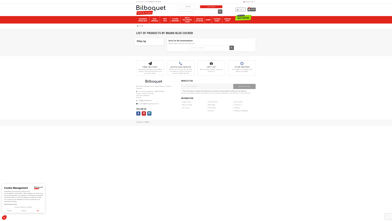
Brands (188, 6)
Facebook (138, 113)
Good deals (211, 6)
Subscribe (245, 86)
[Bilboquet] (151, 10)
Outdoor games (217, 20)
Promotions (212, 108)
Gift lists (211, 111)
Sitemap (237, 108)
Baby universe (154, 20)
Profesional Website (241, 111)
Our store (185, 108)
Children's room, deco (143, 20)
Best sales (211, 105)
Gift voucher (238, 102)
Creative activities (199, 20)
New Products (213, 102)
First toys (165, 20)
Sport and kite (243, 17)
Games (208, 20)
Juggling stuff (227, 20)
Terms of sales (187, 105)
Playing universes (175, 20)
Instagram (149, 113)
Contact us (238, 105)
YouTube (144, 113)
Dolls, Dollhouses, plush (187, 20)
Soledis (147, 122)
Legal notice (186, 102)
